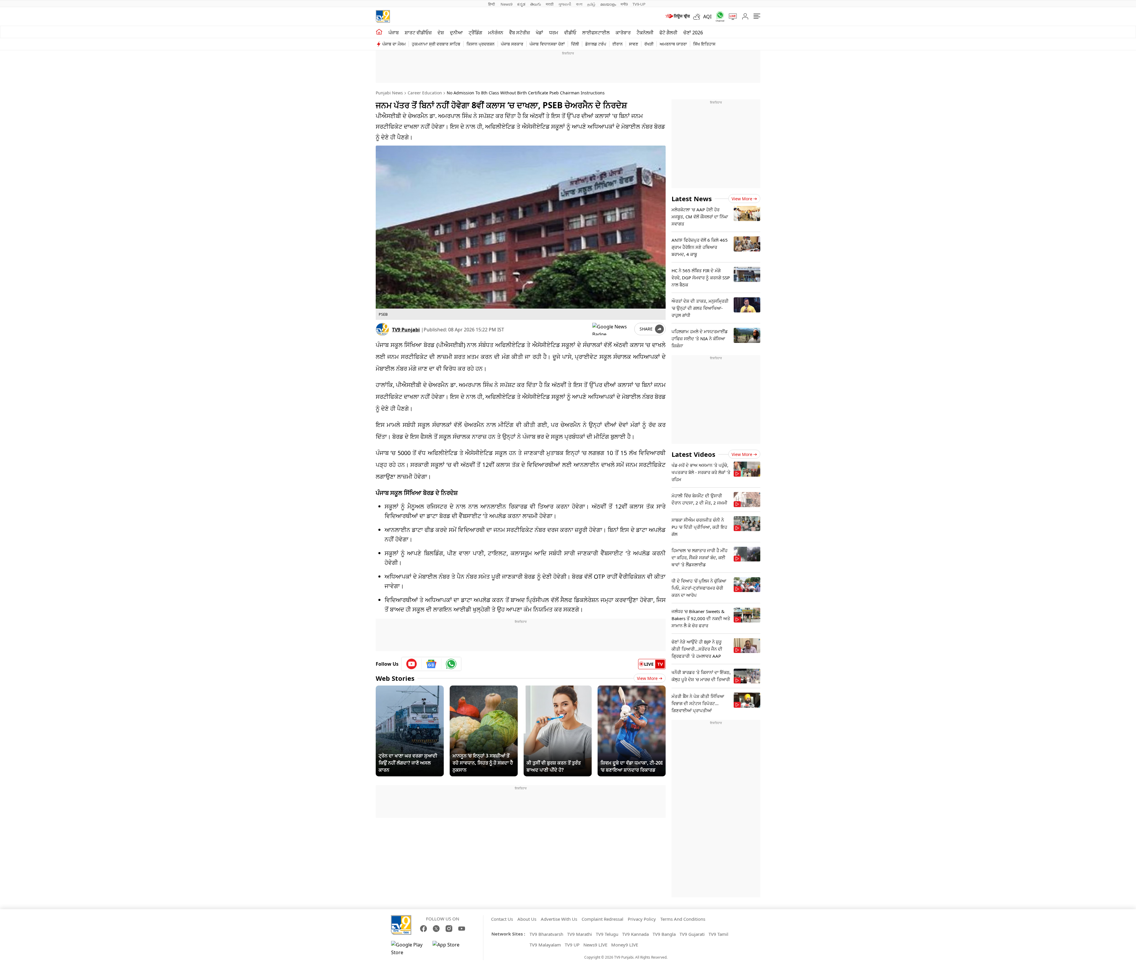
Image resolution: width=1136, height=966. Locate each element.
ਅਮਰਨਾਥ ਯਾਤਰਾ (673, 44)
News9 (506, 4)
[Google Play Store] (409, 948)
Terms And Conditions (682, 919)
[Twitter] (436, 928)
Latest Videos (693, 454)
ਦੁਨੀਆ (456, 32)
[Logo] (383, 16)
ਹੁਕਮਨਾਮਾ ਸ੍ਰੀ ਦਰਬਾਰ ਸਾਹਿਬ (436, 44)
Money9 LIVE (624, 945)
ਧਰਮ (553, 32)
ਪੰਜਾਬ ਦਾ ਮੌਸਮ (394, 44)
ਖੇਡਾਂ (539, 32)
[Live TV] (730, 16)
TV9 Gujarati (692, 934)
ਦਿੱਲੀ (575, 44)
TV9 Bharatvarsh (546, 934)
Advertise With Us (559, 919)
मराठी (550, 4)
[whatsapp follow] (451, 664)
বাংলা (579, 4)
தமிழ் (591, 4)
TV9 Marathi (579, 934)
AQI (707, 16)
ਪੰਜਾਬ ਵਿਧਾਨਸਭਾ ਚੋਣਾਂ (547, 44)
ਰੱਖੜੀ (648, 44)
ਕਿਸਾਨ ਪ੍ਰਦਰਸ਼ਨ (481, 44)
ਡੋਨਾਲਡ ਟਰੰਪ (595, 44)
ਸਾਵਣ (633, 44)
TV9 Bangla (664, 934)
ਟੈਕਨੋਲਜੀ (645, 32)
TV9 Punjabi (406, 329)
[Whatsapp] (717, 16)
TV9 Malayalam (545, 945)
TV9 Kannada (635, 934)
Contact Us (502, 919)
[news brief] (677, 16)
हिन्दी (492, 4)
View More (647, 678)
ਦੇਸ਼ (441, 32)
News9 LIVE (595, 945)
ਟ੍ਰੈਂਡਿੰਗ (475, 32)
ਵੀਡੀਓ (570, 32)
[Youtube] (412, 664)
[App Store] (450, 948)
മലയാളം (608, 4)
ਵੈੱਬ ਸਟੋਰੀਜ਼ (519, 32)
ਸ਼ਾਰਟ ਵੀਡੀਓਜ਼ (418, 32)
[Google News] (431, 664)
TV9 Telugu (607, 934)
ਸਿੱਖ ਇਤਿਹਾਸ (704, 44)
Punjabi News (389, 93)
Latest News (692, 198)
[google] (612, 329)
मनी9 (624, 4)
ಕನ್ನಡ (521, 4)
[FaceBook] (423, 928)
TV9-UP (639, 4)
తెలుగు (535, 4)
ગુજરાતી (564, 4)
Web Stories (395, 678)
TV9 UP (572, 945)
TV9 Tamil (718, 934)
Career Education (425, 93)
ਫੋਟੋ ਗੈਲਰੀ (668, 32)
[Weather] (698, 16)
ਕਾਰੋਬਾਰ (623, 32)
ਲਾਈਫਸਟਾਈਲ (596, 32)
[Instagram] (449, 928)
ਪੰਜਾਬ (393, 32)
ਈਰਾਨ (617, 44)
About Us (526, 919)
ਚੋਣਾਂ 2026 (693, 32)
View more (742, 198)
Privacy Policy (642, 919)
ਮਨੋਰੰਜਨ (495, 32)
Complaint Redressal (602, 919)
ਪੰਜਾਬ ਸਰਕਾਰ (512, 44)
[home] (379, 32)
